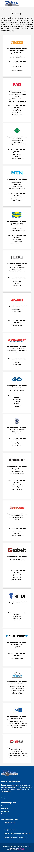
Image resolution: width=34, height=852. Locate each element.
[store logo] (12, 4)
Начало (3, 9)
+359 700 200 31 (9, 823)
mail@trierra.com (10, 830)
